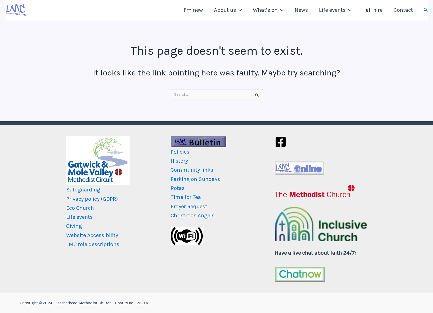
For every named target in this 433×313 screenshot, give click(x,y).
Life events (332, 10)
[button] (239, 10)
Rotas (178, 188)
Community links (192, 170)
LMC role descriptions (92, 244)
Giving (74, 226)
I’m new (193, 10)
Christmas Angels (192, 215)
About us (225, 10)
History (179, 161)
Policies (180, 152)
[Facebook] (280, 142)
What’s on (265, 10)
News (301, 10)
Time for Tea (186, 197)
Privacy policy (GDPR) (92, 199)
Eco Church (80, 208)
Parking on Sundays (195, 179)
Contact (403, 10)
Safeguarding (83, 189)
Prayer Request (189, 206)
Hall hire (372, 10)
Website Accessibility (92, 235)
